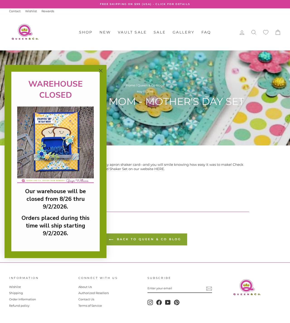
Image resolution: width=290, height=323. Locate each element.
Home (130, 85)
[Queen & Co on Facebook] (159, 302)
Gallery (183, 32)
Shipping (16, 293)
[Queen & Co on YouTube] (168, 302)
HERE (159, 169)
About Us (85, 287)
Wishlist (31, 11)
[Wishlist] (266, 32)
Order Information (22, 299)
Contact (15, 11)
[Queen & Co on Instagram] (150, 302)
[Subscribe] (209, 288)
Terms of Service (90, 305)
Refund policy (19, 305)
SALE (160, 32)
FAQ (206, 32)
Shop (86, 32)
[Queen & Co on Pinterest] (176, 302)
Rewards (47, 11)
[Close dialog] (101, 71)
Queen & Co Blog (150, 85)
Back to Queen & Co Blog (148, 239)
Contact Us (86, 299)
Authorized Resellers (93, 293)
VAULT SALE (132, 32)
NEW (105, 32)
